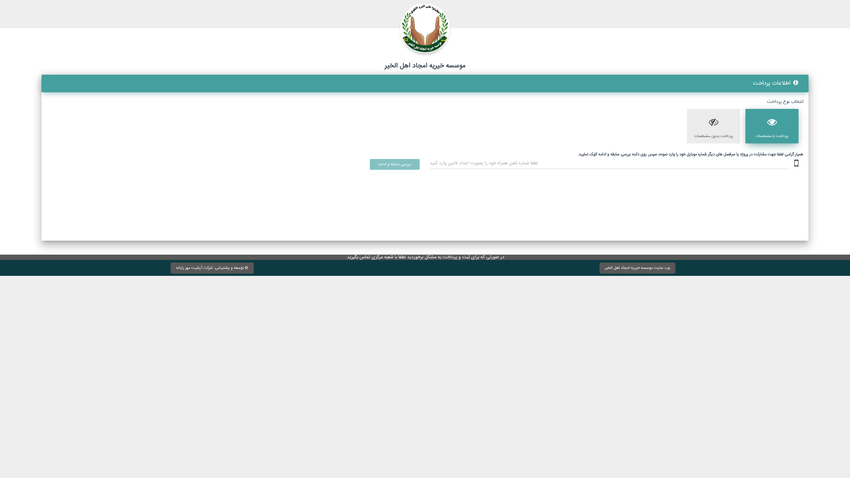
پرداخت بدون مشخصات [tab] (713, 136)
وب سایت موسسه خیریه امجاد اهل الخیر (637, 267)
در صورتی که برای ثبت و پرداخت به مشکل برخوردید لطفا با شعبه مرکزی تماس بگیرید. (425, 257)
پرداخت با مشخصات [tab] (772, 136)
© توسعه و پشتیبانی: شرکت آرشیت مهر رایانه (212, 267)
